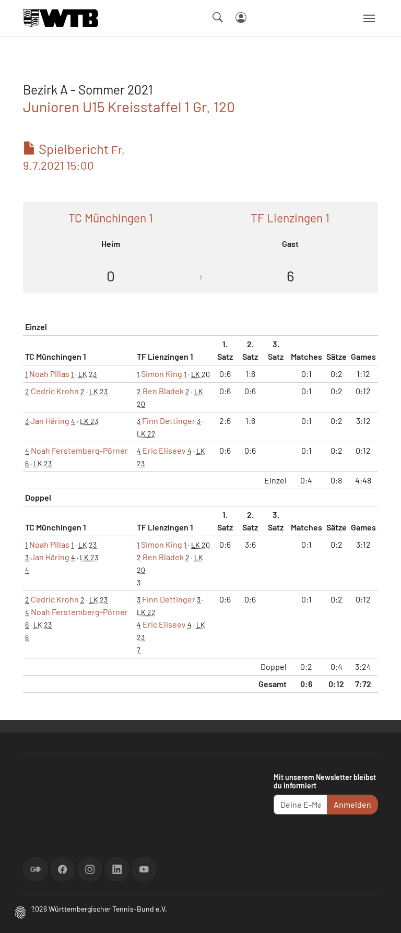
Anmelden (352, 804)
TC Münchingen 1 (110, 217)
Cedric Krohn (55, 391)
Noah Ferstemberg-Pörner (79, 450)
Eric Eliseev (164, 450)
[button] (20, 911)
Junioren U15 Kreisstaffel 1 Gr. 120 (129, 106)
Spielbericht (74, 156)
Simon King (161, 374)
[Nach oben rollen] (380, 912)
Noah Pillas (49, 374)
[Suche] (217, 17)
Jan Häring (49, 421)
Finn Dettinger (168, 421)
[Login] (241, 17)
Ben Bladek (163, 391)
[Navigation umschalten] (369, 18)
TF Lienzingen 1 (290, 217)
